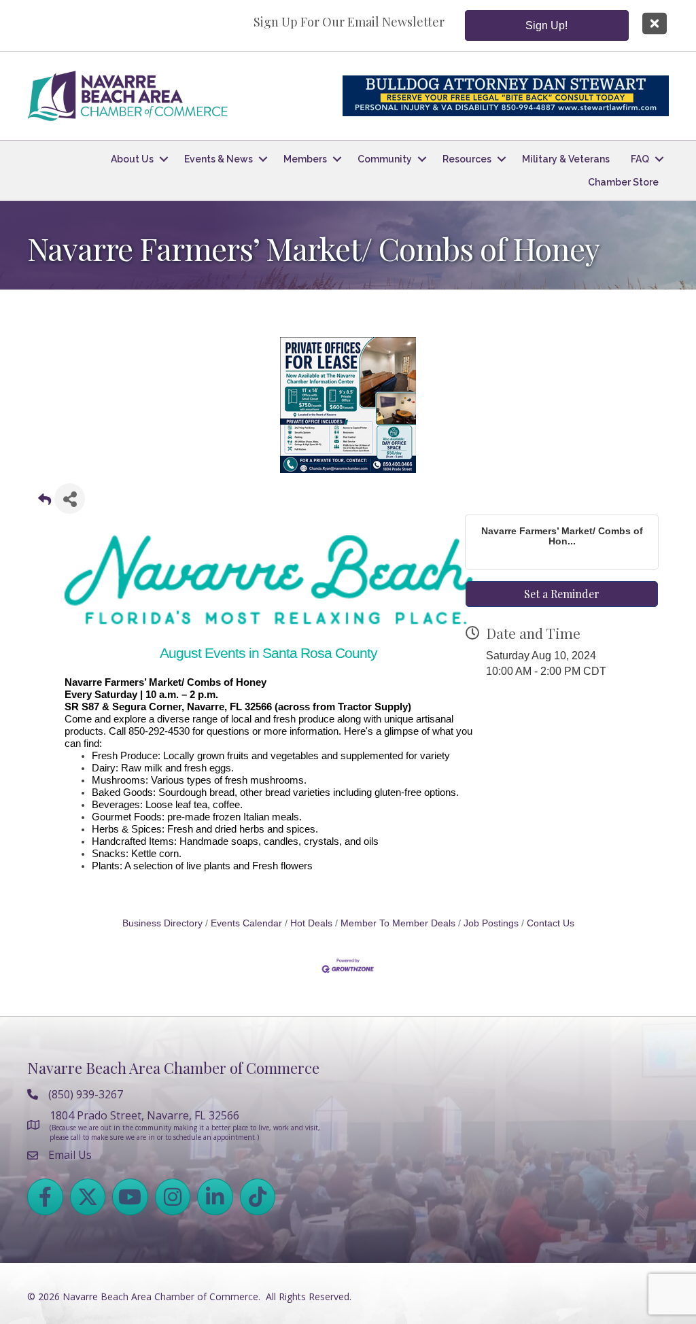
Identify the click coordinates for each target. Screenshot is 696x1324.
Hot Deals (311, 923)
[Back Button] (44, 502)
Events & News (218, 159)
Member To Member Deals (398, 923)
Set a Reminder (561, 594)
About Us (132, 159)
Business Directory (162, 923)
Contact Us (550, 923)
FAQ (640, 159)
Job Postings (491, 923)
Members (305, 159)
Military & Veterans (566, 159)
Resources (466, 159)
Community (385, 159)
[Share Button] (69, 498)
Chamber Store (623, 182)
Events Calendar (246, 923)
